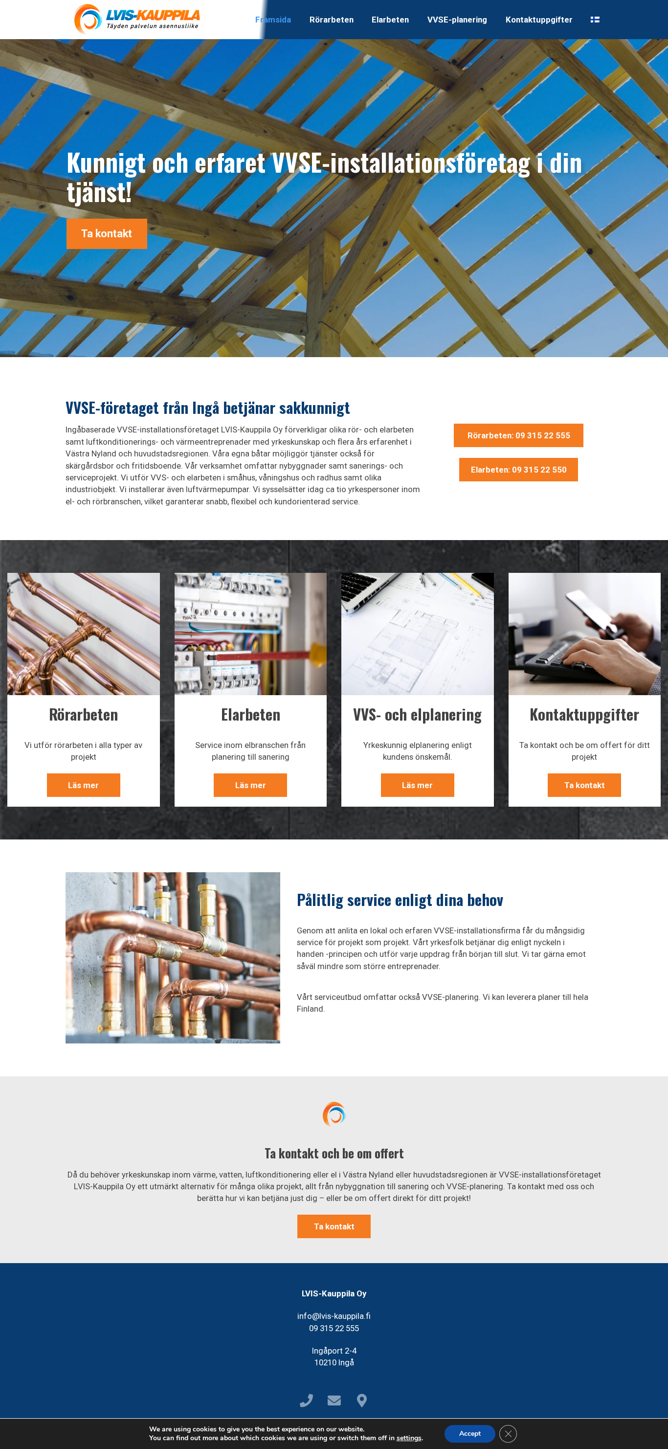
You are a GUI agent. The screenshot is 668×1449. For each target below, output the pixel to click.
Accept (470, 1433)
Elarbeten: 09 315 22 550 (519, 470)
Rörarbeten (332, 19)
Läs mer (83, 785)
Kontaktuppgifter (539, 19)
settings (409, 1438)
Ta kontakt (106, 233)
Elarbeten (390, 19)
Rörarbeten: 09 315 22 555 (519, 435)
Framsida (273, 19)
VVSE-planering (457, 19)
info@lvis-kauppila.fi (334, 1316)
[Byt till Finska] (595, 19)
